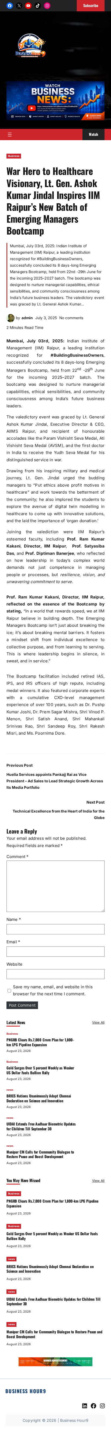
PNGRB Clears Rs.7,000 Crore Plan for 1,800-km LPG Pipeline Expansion (40, 1042)
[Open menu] (9, 134)
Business (13, 155)
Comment (17, 856)
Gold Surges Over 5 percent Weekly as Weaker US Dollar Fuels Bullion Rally (40, 1070)
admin (27, 318)
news (9, 1089)
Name (13, 919)
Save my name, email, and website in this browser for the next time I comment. (53, 990)
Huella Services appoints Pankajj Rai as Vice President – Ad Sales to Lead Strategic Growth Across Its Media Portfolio (54, 781)
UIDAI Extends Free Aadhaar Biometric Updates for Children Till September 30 (41, 1126)
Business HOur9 (25, 1391)
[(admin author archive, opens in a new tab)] (10, 320)
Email (13, 941)
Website (14, 964)
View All (98, 1022)
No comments (71, 318)
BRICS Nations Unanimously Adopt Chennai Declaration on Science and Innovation (38, 1098)
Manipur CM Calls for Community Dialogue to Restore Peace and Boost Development (40, 1154)
